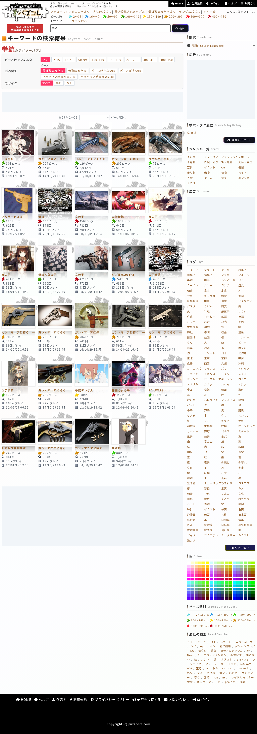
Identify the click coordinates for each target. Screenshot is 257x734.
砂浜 (207, 348)
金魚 (241, 421)
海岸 (190, 348)
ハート (191, 504)
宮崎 (207, 677)
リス (207, 421)
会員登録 (197, 3)
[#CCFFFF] (211, 563)
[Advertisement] (92, 102)
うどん (208, 306)
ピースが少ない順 (103, 71)
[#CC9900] (230, 569)
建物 (207, 327)
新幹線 (208, 525)
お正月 (191, 400)
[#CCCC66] (222, 566)
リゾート (209, 353)
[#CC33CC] (215, 575)
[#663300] (207, 595)
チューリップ (212, 483)
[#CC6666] (222, 572)
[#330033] (226, 598)
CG (223, 167)
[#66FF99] (196, 582)
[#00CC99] (242, 585)
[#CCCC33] (226, 566)
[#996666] (245, 572)
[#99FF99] (242, 563)
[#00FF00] (253, 582)
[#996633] (249, 572)
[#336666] (222, 592)
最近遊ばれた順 (53, 71)
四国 (207, 363)
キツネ (225, 421)
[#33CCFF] (211, 585)
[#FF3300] (207, 575)
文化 (241, 494)
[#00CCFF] (234, 585)
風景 (190, 436)
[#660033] (203, 598)
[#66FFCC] (192, 582)
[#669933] (203, 589)
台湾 (207, 389)
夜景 (207, 462)
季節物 (191, 162)
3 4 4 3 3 (242, 659)
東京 (207, 358)
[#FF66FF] (189, 572)
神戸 (241, 358)
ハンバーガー (229, 280)
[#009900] (253, 589)
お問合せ (250, 3)
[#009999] (242, 589)
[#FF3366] (200, 575)
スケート (244, 431)
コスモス (244, 483)
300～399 (197, 16)
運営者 (60, 699)
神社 (190, 332)
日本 (224, 353)
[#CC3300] (230, 575)
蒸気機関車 (245, 525)
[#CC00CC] (215, 579)
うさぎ (191, 415)
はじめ (233, 673)
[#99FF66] (245, 563)
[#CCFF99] (219, 563)
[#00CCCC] (238, 585)
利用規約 (79, 699)
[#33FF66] (222, 582)
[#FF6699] (196, 572)
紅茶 (224, 316)
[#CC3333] (226, 575)
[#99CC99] (242, 566)
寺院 (207, 332)
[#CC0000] (230, 579)
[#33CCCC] (215, 585)
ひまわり (227, 483)
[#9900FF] (234, 579)
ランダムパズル (189, 11)
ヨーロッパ (194, 369)
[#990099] (242, 579)
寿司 (241, 296)
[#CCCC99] (219, 566)
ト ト (190, 642)
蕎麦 (224, 306)
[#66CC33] (203, 585)
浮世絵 (191, 520)
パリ (224, 369)
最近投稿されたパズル (130, 11)
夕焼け (225, 462)
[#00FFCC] (238, 582)
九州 (224, 363)
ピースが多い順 (130, 71)
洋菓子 (208, 275)
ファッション (229, 157)
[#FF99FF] (189, 569)
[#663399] (196, 595)
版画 (207, 514)
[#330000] (230, 598)
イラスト (209, 167)
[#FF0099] (196, 579)
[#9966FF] (234, 572)
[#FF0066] (200, 579)
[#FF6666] (200, 572)
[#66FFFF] (189, 582)
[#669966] (200, 589)
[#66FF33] (203, 582)
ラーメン (192, 285)
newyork (243, 668)
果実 (224, 488)
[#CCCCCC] (215, 566)
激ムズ (191, 540)
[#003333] (249, 595)
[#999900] (253, 569)
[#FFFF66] (200, 563)
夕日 (190, 468)
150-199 (115, 60)
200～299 (176, 16)
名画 (241, 509)
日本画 (242, 514)
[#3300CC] (215, 598)
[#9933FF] (234, 575)
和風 (190, 499)
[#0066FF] (234, 592)
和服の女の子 (121, 390)
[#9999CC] (238, 569)
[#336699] (219, 592)
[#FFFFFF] (189, 563)
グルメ (191, 157)
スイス (242, 374)
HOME (178, 3)
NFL (224, 677)
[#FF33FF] (189, 575)
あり (59, 83)
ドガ (218, 682)
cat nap (227, 668)
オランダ (192, 379)
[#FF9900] (207, 569)
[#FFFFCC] (192, 563)
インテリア (211, 157)
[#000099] (242, 598)
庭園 (241, 447)
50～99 (112, 16)
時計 (190, 509)
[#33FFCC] (215, 582)
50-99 (82, 60)
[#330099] (219, 598)
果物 (190, 280)
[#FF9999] (196, 569)
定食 (224, 290)
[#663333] (203, 595)
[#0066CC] (238, 592)
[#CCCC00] (230, 566)
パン (241, 280)
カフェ (191, 322)
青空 (241, 452)
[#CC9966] (222, 569)
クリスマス (228, 400)
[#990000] (253, 579)
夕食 (190, 316)
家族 (207, 499)
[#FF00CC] (192, 579)
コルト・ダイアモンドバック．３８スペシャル (92, 159)
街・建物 (227, 162)
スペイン (192, 374)
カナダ (208, 384)
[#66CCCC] (192, 585)
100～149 (132, 16)
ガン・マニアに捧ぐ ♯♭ (55, 159)
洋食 (224, 301)
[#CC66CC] (215, 572)
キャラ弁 (209, 296)
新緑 (207, 488)
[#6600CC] (192, 598)
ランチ (225, 285)
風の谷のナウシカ (231, 650)
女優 (200, 673)
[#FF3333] (203, 575)
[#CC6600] (230, 572)
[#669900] (207, 589)
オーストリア (212, 379)
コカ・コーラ (244, 642)
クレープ (210, 664)
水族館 (208, 426)
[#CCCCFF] (211, 566)
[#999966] (245, 569)
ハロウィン (211, 400)
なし (70, 83)
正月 (199, 668)
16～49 (94, 16)
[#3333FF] (211, 595)
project (230, 682)
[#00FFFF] (234, 582)
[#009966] (245, 589)
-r (207, 668)
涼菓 (190, 673)
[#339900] (230, 589)
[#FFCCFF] (189, 566)
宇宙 (241, 468)
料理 (207, 311)
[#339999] (219, 589)
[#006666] (245, 592)
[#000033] (249, 598)
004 (189, 668)
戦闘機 (208, 530)
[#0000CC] (238, 598)
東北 (190, 358)
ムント (205, 659)
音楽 (224, 178)
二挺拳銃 (8, 159)
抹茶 (241, 316)
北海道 (242, 353)
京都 (224, 358)
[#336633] (226, 592)
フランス (209, 369)
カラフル (244, 535)
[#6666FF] (189, 592)
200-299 (132, 60)
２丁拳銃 (8, 390)
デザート (209, 270)
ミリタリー (228, 535)
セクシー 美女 (207, 650)
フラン (232, 664)
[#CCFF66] (222, 563)
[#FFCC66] (200, 566)
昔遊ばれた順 (77, 71)
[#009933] (249, 589)
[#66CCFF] (189, 585)
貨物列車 (192, 530)
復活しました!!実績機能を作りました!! (25, 28)
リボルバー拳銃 (159, 159)
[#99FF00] (253, 563)
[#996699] (242, 572)
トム (215, 668)
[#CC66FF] (211, 572)
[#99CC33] (249, 566)
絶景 (207, 436)
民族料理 (192, 301)
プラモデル (211, 535)
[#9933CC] (238, 575)
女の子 (79, 216)
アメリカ (192, 384)
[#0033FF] (234, 595)
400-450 (166, 60)
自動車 (225, 520)
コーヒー (209, 316)
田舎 (190, 452)
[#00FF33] (249, 582)
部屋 (241, 504)
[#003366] (245, 595)
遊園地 (191, 337)
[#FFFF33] (203, 563)
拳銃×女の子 (47, 274)
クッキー (227, 275)
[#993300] (253, 575)
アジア (242, 384)
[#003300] (253, 595)
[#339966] (222, 589)
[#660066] (200, 598)
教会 (224, 332)
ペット (242, 172)
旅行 (207, 322)
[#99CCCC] (238, 566)
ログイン (215, 3)
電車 (241, 520)
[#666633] (203, 592)
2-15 (56, 60)
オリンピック (246, 426)
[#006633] (249, 592)
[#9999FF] (234, 569)
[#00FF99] (242, 582)
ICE (216, 677)
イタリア (243, 369)
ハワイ (225, 384)
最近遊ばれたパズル (161, 11)
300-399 (149, 60)
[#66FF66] (200, 582)
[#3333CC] (215, 595)
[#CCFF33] (226, 563)
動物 (207, 172)
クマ (224, 415)
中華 (207, 301)
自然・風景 (211, 162)
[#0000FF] (234, 598)
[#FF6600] (207, 572)
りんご (225, 494)
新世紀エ (236, 655)
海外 (241, 389)
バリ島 (211, 673)
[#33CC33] (226, 585)
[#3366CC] (215, 592)
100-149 (98, 60)
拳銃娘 (116, 448)
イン (212, 646)
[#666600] (207, 592)
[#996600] (253, 572)
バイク (191, 535)
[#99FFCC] (238, 563)
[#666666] (200, 592)
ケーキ (225, 270)
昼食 (241, 285)
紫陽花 (191, 483)
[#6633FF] (189, 595)
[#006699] (242, 592)
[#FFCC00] (207, 566)
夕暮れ (242, 462)
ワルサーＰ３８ (12, 216)
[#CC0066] (222, 579)
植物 (224, 172)
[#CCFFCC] (215, 563)
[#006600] (253, 592)
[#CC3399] (219, 575)
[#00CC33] (249, 585)
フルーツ (244, 275)
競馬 (241, 410)
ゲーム (208, 178)
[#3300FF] (211, 598)
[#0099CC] (238, 589)
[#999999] (242, 569)
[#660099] (196, 598)
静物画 (191, 514)
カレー (208, 285)
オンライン (204, 682)
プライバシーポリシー (111, 699)
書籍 (241, 167)
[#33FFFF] (211, 582)
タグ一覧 (210, 11)
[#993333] (249, 575)
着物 (207, 504)
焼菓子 (225, 311)
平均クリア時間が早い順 (59, 77)
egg (203, 646)
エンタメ (244, 178)
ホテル (242, 348)
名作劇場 (225, 646)
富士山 (208, 441)
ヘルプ (232, 3)
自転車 (225, 525)
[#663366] (200, 595)
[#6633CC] (192, 595)
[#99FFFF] (234, 563)
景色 (241, 322)
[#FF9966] (200, 569)
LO (192, 650)
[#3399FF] (211, 589)
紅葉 (207, 473)
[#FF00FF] (189, 579)
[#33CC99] (219, 585)
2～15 (77, 16)
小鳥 (190, 410)
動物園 (191, 426)
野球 (207, 431)
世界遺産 (192, 327)
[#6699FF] (189, 589)
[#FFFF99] (196, 563)
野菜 (207, 280)
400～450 (219, 16)
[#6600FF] (189, 598)
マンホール (245, 337)
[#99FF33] (249, 563)
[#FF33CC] (192, 575)
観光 (224, 322)
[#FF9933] (203, 569)
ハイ (193, 646)
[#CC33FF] (211, 575)
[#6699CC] (192, 589)
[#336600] (230, 592)
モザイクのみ (78, 21)
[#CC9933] (226, 569)
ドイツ (225, 374)
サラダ (242, 311)
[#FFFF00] (207, 563)
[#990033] (249, 579)
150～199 (154, 16)
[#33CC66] (222, 585)
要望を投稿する (148, 699)
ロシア (242, 379)
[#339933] (226, 589)
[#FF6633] (203, 572)
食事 (207, 290)
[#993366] (245, 575)
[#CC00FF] (211, 579)
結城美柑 (246, 664)
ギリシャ (227, 379)
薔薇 (224, 478)
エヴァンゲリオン (215, 655)
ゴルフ (225, 431)
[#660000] (207, 598)
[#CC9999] (219, 569)
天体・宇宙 (245, 162)
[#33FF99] (219, 582)
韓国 (224, 389)
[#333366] (222, 595)
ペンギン (244, 415)
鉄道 (190, 525)
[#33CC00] (230, 585)
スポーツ (244, 157)
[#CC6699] (219, 572)
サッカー (192, 431)
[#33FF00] (230, 582)
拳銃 (41, 216)
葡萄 (190, 494)
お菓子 (242, 270)
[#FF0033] (203, 579)
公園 (207, 337)
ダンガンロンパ (245, 646)
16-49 (69, 60)
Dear (190, 655)
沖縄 (241, 363)
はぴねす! (227, 659)
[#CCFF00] (230, 563)
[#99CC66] (245, 566)
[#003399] (242, 595)
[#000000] (253, 598)
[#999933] (249, 569)
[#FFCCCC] (192, 566)
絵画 (224, 509)
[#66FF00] (207, 582)
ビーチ (242, 343)
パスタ (191, 306)
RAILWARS (156, 390)
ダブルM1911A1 (123, 274)
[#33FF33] (226, 582)
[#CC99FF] (211, 569)
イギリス (209, 374)
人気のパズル (102, 11)
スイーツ (192, 270)
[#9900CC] (238, 579)
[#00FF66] (245, 582)
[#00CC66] (245, 585)
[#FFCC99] (196, 566)
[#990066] (245, 579)
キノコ (242, 488)
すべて (46, 83)
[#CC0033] (226, 579)
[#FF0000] (207, 579)
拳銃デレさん (84, 390)
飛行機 (225, 530)
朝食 (190, 290)
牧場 (224, 426)
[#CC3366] (222, 575)
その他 (191, 183)
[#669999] (196, 589)
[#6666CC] (192, 592)
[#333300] (230, 595)
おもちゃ (244, 499)
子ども (225, 499)
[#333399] (219, 595)
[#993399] (242, 575)
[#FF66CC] (192, 572)
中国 (190, 389)
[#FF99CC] (192, 569)
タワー (191, 343)
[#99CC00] (253, 566)
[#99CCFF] (234, 566)
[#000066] (245, 598)
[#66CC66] (200, 585)
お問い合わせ (178, 699)
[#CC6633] (226, 572)
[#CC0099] (219, 579)
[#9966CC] (238, 572)
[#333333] (226, 595)
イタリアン (245, 301)
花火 (224, 473)
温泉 (241, 332)
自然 (224, 436)
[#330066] (222, 598)
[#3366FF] (211, 592)
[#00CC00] (253, 585)
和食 (224, 296)
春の (197, 677)
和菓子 (191, 275)
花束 (207, 494)
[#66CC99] (196, 585)
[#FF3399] (196, 575)
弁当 (190, 296)
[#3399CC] (215, 589)
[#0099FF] (234, 589)
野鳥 (207, 410)
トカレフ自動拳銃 (14, 448)
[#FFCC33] (203, 566)
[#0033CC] (238, 595)
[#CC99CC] (215, 569)
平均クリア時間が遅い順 (97, 77)
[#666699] (196, 592)
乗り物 (191, 172)
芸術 (190, 167)
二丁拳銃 (155, 274)
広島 (190, 363)
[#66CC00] (207, 585)
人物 (190, 178)
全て (45, 60)
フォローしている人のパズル (70, 11)
